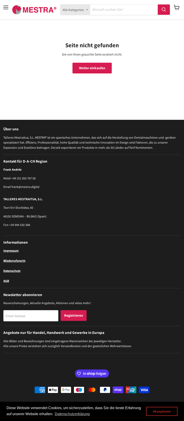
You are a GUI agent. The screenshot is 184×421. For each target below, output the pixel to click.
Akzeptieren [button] (162, 411)
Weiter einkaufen (92, 68)
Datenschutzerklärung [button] (72, 414)
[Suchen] (164, 9)
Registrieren (73, 315)
